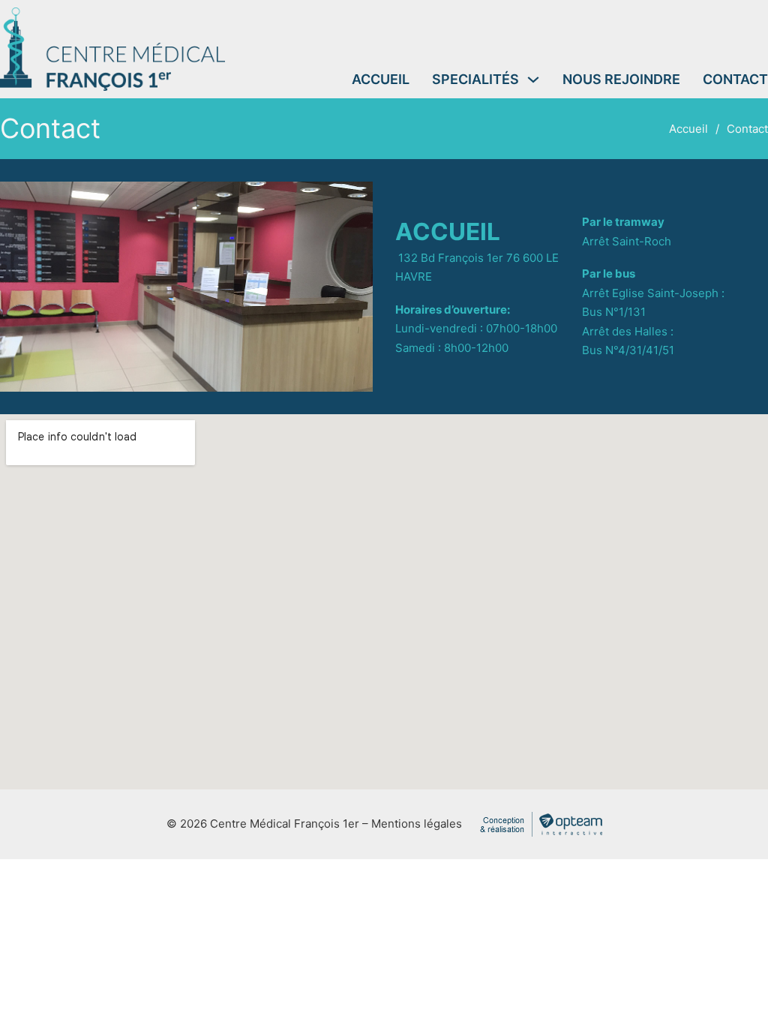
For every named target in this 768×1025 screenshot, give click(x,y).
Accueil (381, 79)
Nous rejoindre (621, 79)
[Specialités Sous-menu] (533, 79)
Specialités (475, 79)
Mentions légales (416, 823)
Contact (735, 79)
